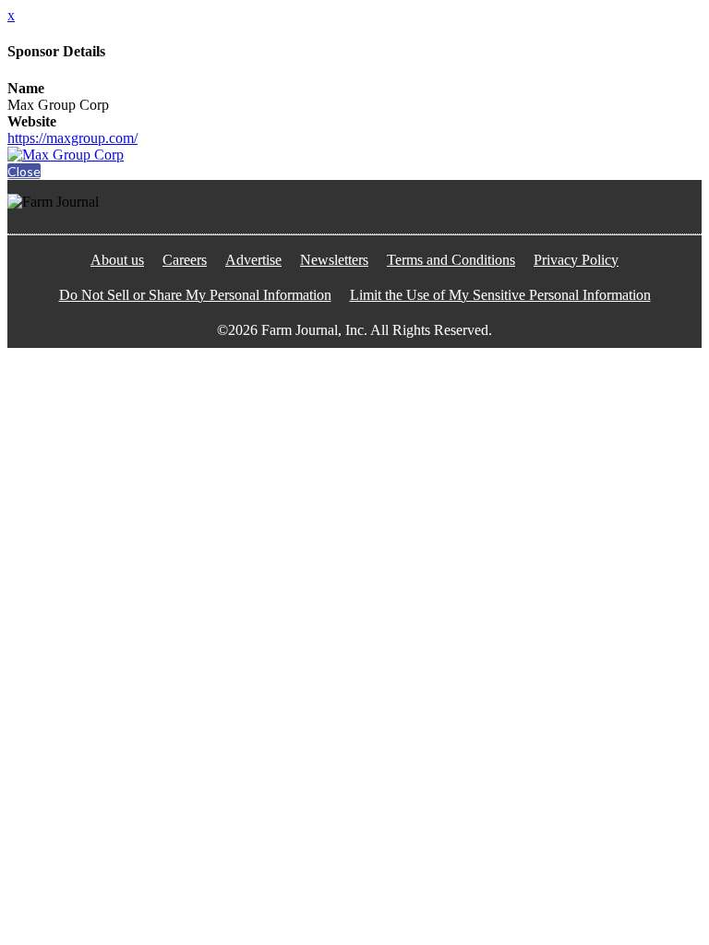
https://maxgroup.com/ (72, 138)
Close (24, 171)
